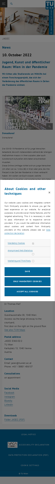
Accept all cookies (27, 291)
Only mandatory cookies (27, 281)
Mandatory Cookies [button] (16, 243)
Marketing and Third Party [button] (19, 261)
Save (27, 271)
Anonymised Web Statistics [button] (20, 250)
